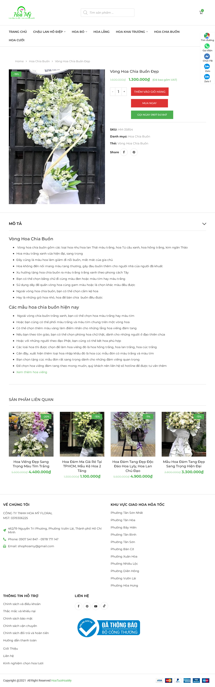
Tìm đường (207, 40)
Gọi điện (207, 50)
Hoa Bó (78, 32)
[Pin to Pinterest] (134, 152)
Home (19, 61)
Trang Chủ (18, 32)
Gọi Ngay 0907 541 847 (152, 114)
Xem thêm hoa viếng (31, 372)
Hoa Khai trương (130, 32)
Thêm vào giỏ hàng (149, 91)
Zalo (207, 71)
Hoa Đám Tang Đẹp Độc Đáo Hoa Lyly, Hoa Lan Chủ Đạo (132, 466)
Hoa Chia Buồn (167, 32)
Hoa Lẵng (101, 32)
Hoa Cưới (16, 40)
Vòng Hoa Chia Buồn (133, 143)
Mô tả (15, 223)
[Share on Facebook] (124, 152)
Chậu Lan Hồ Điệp (48, 32)
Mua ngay (149, 103)
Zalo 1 (207, 81)
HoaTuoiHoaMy (61, 680)
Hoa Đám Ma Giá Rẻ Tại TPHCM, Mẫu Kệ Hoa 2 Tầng (82, 466)
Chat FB (207, 60)
